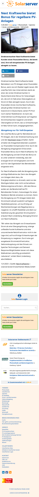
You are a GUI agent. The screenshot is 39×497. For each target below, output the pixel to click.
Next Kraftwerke (22, 264)
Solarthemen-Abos (7, 448)
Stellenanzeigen (6, 440)
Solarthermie (6, 392)
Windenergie (5, 401)
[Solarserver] (22, 4)
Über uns (4, 459)
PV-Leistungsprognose (8, 433)
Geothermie (5, 407)
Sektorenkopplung (7, 399)
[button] (8, 71)
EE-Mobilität (5, 395)
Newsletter (5, 429)
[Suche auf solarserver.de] (35, 307)
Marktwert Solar (14, 140)
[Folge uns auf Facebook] (7, 473)
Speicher (32, 25)
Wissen (4, 442)
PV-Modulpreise (6, 437)
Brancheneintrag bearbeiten (10, 424)
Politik (4, 410)
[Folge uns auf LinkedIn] (3, 473)
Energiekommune (7, 414)
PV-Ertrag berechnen (8, 431)
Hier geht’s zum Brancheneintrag (11, 422)
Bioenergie (5, 403)
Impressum (5, 458)
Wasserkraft (5, 405)
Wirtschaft (24, 27)
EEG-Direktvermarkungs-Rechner (11, 435)
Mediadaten (5, 467)
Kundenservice (6, 461)
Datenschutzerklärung (8, 463)
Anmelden (7, 284)
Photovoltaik (22, 25)
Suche (4, 420)
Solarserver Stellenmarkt (18, 339)
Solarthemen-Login (7, 452)
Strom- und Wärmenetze (10, 27)
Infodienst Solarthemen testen (11, 450)
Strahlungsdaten (7, 439)
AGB (3, 465)
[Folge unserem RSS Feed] (10, 473)
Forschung (5, 408)
